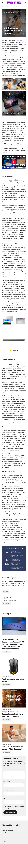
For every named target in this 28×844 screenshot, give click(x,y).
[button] (2, 2)
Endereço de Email (8, 790)
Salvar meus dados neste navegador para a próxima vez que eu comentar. (14, 807)
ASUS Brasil (5, 591)
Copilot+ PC (19, 40)
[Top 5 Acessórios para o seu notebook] (14, 665)
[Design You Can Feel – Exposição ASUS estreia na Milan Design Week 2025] (14, 698)
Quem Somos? (5, 833)
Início (3, 6)
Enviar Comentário (10, 812)
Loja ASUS (6, 583)
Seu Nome (6, 781)
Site (4, 798)
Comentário (6, 769)
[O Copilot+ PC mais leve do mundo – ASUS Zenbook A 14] (14, 733)
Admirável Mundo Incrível (11, 825)
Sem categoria (6, 603)
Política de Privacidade (7, 830)
